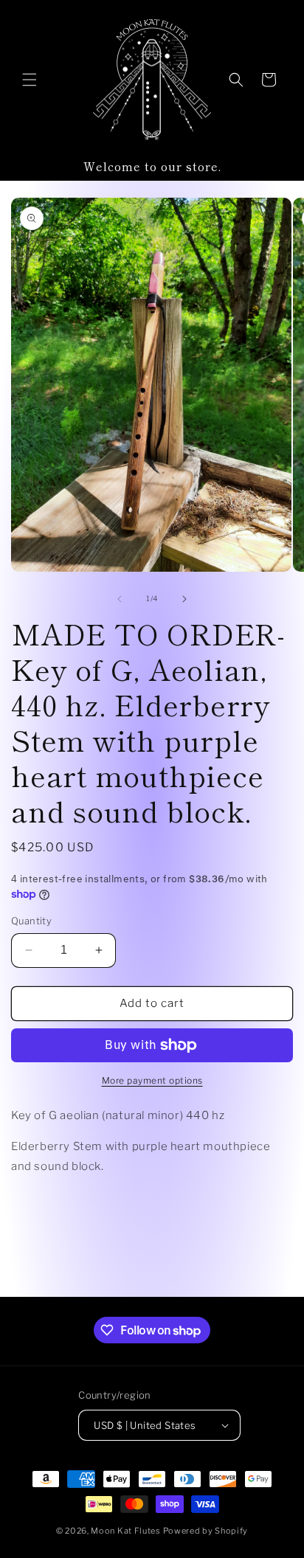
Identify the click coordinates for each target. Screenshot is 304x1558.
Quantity (31, 921)
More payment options (152, 1080)
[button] (29, 79)
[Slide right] (184, 599)
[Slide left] (119, 599)
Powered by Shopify (206, 1531)
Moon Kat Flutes (126, 1531)
